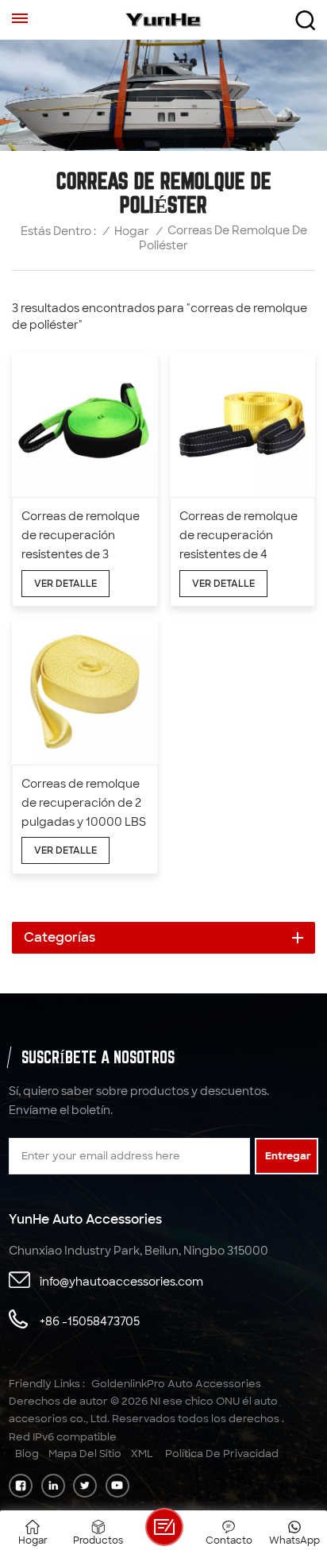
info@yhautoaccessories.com (121, 1281)
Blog (27, 1453)
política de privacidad (222, 1453)
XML (142, 1453)
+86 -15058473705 (90, 1321)
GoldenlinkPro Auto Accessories (176, 1383)
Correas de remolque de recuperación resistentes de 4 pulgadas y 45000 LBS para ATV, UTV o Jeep (242, 536)
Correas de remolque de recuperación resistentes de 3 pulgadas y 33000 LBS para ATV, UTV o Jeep (83, 536)
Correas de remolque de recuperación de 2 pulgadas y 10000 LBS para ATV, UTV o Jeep (83, 804)
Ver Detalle (65, 583)
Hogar (131, 231)
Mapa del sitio (84, 1453)
